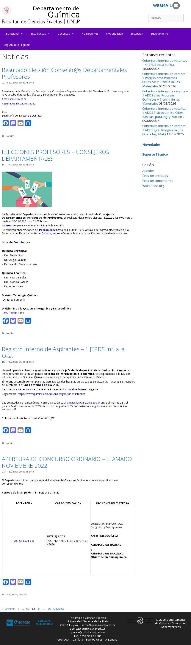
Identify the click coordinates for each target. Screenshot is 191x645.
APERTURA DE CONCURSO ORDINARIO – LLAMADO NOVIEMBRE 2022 (67, 462)
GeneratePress (171, 627)
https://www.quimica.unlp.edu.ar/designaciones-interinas (51, 394)
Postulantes (21, 242)
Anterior (8, 608)
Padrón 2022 (47, 230)
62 (28, 608)
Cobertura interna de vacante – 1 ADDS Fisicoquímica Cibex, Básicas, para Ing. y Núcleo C (165, 112)
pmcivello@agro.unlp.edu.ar (83, 402)
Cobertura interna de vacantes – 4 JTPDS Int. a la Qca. (164, 62)
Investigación (114, 33)
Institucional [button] (11, 33)
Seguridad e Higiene (17, 44)
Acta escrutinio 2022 (14, 99)
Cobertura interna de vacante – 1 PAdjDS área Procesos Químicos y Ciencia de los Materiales (165, 80)
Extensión (136, 33)
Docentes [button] (63, 33)
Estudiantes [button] (38, 33)
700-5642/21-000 (24, 541)
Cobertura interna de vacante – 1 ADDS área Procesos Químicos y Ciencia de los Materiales (165, 97)
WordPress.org (153, 185)
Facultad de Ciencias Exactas (87, 618)
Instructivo (9, 225)
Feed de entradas (155, 175)
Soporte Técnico (155, 154)
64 (39, 608)
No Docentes (90, 33)
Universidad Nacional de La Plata (88, 621)
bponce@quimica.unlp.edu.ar (88, 632)
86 (50, 608)
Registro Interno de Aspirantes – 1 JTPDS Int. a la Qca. (63, 352)
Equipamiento (159, 33)
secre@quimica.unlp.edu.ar (98, 625)
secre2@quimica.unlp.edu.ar (87, 628)
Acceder (148, 170)
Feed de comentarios (157, 180)
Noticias (10, 135)
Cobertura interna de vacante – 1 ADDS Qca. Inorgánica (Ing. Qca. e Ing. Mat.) (165, 130)
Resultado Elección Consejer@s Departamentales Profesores (64, 73)
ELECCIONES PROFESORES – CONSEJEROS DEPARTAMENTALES (55, 155)
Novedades (151, 145)
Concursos (11, 594)
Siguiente (60, 608)
